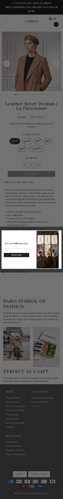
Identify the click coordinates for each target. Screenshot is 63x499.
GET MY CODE (16, 255)
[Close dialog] (59, 232)
